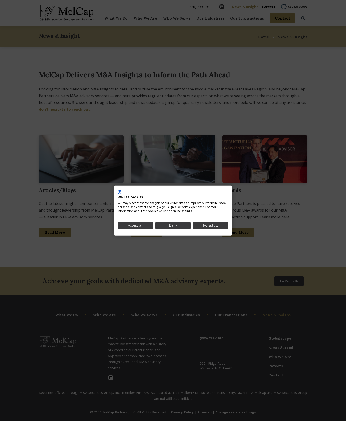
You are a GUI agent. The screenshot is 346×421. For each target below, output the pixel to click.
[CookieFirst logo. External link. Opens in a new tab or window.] (119, 192)
